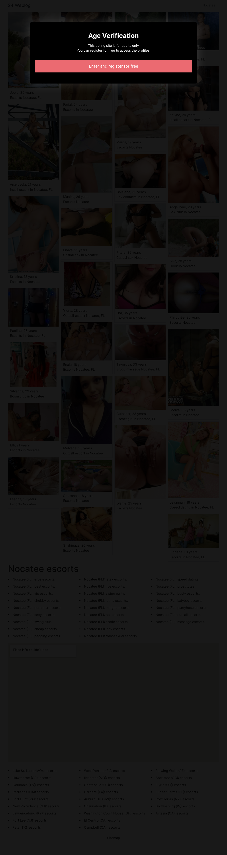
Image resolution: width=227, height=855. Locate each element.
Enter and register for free (113, 66)
